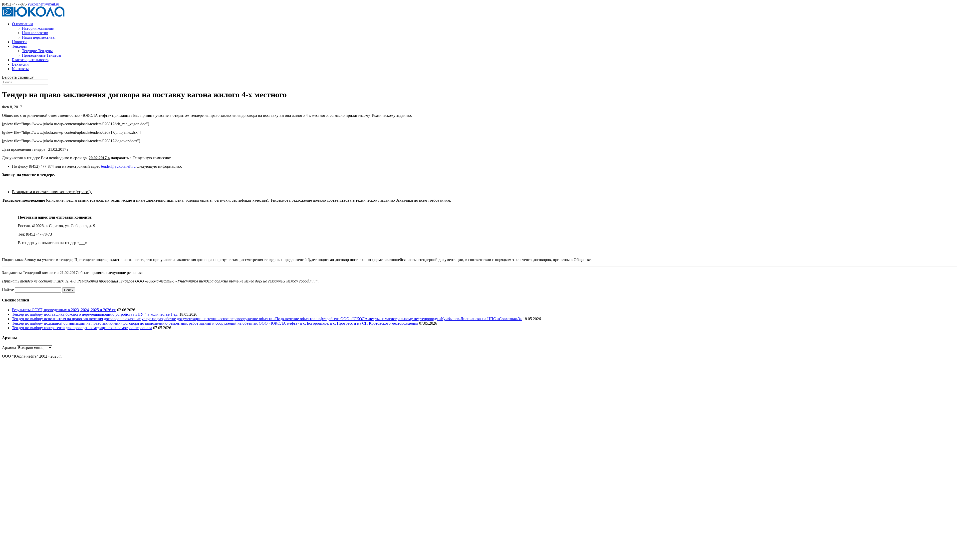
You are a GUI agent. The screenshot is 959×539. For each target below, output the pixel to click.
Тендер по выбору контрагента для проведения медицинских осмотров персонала (82, 328)
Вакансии (20, 64)
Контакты (20, 69)
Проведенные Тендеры (41, 55)
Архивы (9, 347)
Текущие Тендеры (37, 51)
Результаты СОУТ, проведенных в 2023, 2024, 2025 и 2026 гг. (64, 310)
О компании (22, 24)
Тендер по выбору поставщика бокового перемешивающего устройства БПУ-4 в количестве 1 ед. (95, 314)
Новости (19, 42)
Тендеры (19, 46)
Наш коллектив (35, 33)
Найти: (8, 290)
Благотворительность (30, 60)
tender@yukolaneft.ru (118, 166)
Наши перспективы (38, 37)
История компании (38, 28)
